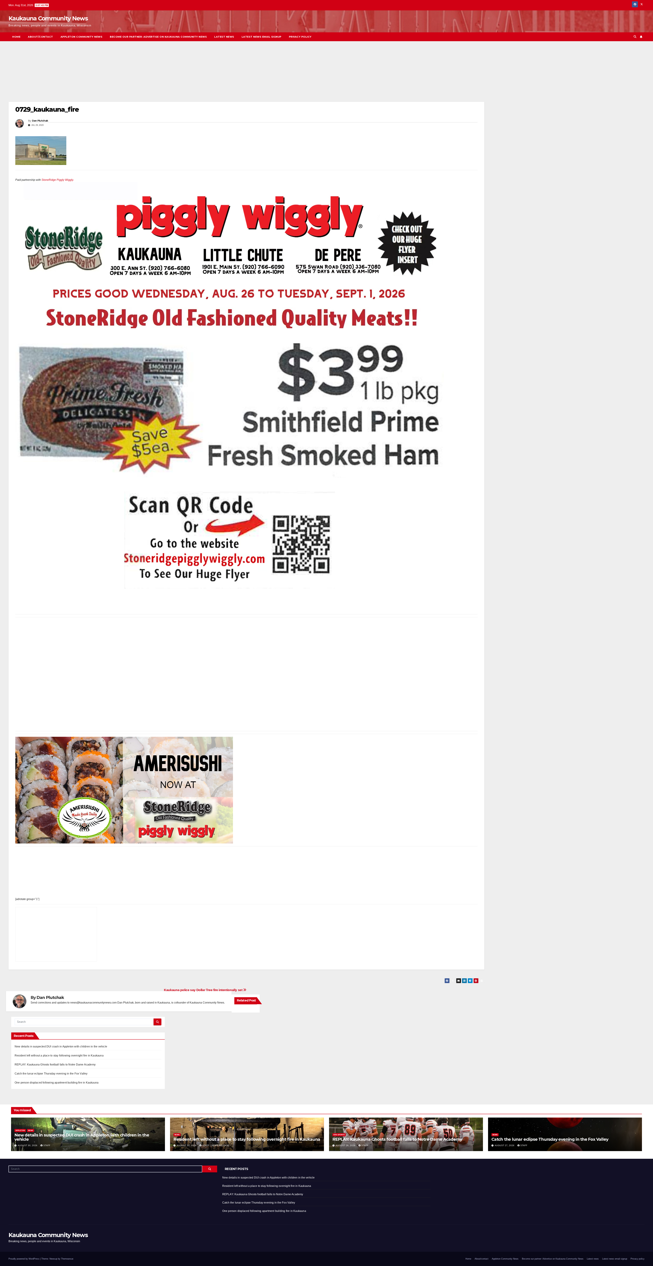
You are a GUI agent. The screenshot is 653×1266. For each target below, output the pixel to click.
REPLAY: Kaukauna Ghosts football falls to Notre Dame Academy (55, 1064)
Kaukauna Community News (48, 18)
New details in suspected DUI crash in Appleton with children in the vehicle (61, 1046)
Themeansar (67, 1258)
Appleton (20, 1130)
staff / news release (216, 1145)
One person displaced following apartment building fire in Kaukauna (56, 1082)
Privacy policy (300, 36)
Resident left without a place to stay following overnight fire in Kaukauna (59, 1055)
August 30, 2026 (28, 1145)
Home (16, 36)
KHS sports (339, 1135)
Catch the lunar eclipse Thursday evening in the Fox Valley (51, 1073)
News (30, 1130)
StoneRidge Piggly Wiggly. (57, 179)
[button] (635, 36)
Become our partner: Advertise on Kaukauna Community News (158, 36)
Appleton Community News (82, 36)
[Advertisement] (111, 76)
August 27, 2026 (505, 1145)
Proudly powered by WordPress (24, 1258)
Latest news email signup (261, 36)
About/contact (40, 36)
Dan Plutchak (40, 120)
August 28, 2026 (346, 1145)
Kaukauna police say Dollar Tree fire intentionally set (203, 990)
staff (46, 1145)
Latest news (224, 36)
